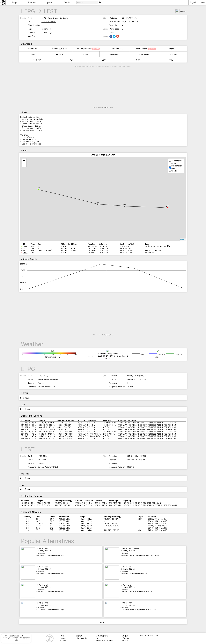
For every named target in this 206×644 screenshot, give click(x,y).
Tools (67, 2)
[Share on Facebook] (110, 36)
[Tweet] (114, 36)
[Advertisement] (103, 86)
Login (106, 107)
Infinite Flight (141, 49)
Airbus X (59, 54)
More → (103, 622)
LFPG (28, 11)
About (64, 638)
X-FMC (86, 54)
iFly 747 (173, 54)
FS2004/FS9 (117, 49)
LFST (50, 11)
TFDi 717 (37, 60)
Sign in (193, 2)
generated (46, 29)
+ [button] (24, 160)
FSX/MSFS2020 (84, 49)
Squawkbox (114, 54)
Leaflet (182, 239)
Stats (63, 640)
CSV (138, 60)
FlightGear (173, 49)
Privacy (126, 640)
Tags (14, 2)
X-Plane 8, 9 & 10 (59, 49)
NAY (124, 204)
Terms (126, 638)
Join (202, 2)
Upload (49, 2)
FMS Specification (105, 640)
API (98, 638)
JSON (104, 60)
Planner (32, 2)
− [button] (24, 165)
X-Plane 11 (32, 49)
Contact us (127, 66)
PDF (71, 60)
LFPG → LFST (50, 551)
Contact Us (82, 638)
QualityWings (145, 54)
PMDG (32, 54)
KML (171, 60)
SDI (97, 202)
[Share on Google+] (117, 36)
